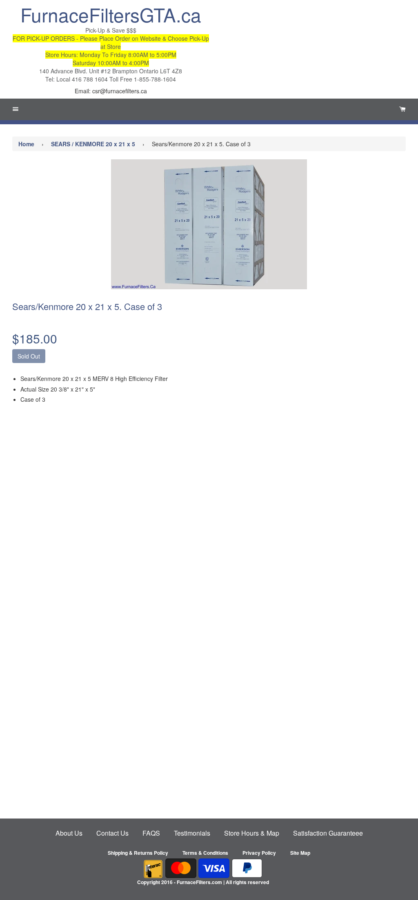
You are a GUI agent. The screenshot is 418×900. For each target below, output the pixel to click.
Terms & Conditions (205, 852)
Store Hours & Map (251, 833)
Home (26, 144)
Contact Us (112, 833)
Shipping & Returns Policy (138, 852)
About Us (69, 833)
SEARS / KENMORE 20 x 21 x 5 (93, 144)
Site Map (300, 852)
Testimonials (192, 833)
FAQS (151, 833)
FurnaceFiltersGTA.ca (110, 14)
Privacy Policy (259, 852)
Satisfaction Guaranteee (328, 833)
